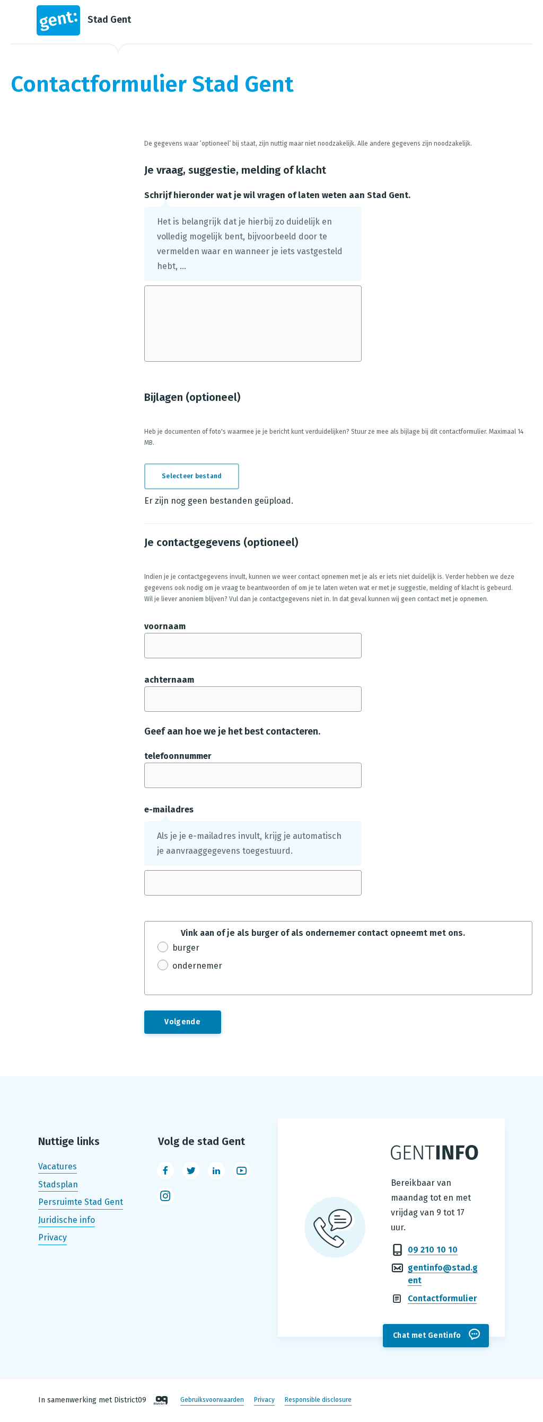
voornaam (165, 626)
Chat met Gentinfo (427, 1335)
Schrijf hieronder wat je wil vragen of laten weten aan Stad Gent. (277, 195)
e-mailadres (169, 809)
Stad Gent (109, 19)
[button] (198, 476)
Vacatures (57, 1166)
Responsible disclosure (318, 1400)
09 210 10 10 (433, 1250)
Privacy (52, 1238)
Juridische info (66, 1220)
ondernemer (197, 966)
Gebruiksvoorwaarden (212, 1400)
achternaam (169, 680)
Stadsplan (58, 1184)
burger (185, 948)
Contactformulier (442, 1298)
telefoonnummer (178, 756)
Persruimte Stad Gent (80, 1202)
